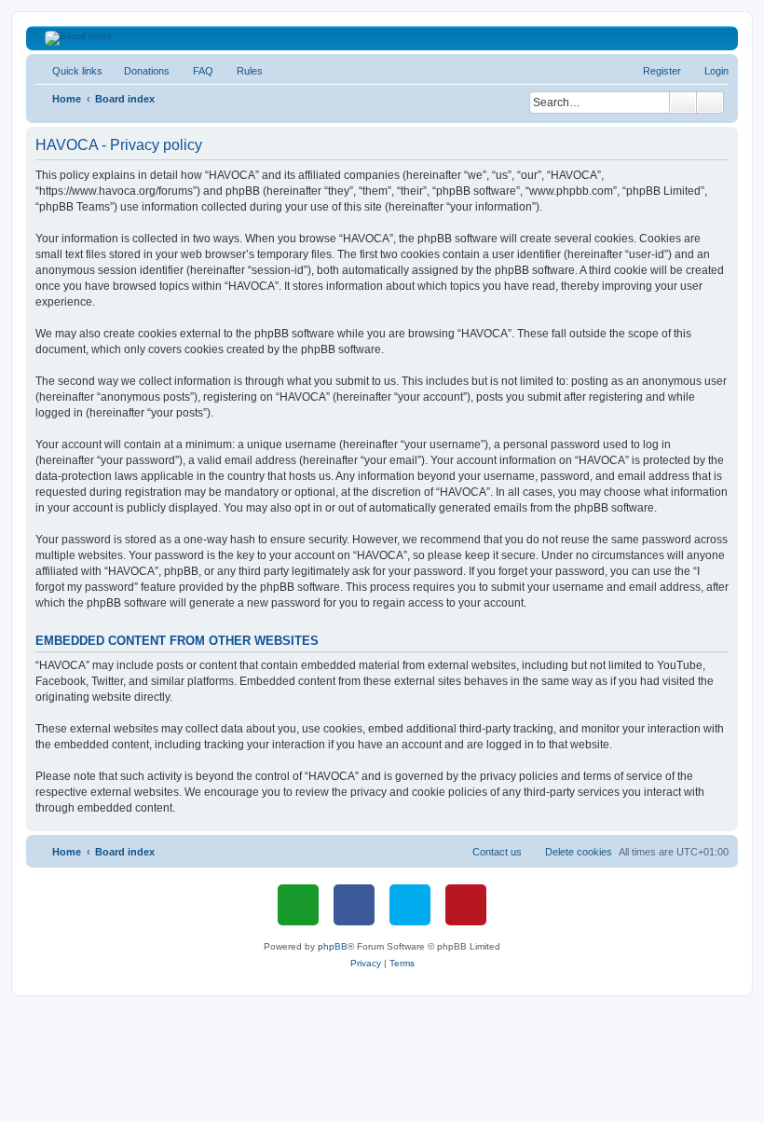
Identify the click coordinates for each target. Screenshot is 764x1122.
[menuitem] (138, 71)
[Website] (298, 904)
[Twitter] (409, 904)
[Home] (382, 38)
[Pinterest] (465, 904)
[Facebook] (354, 904)
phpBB (333, 946)
